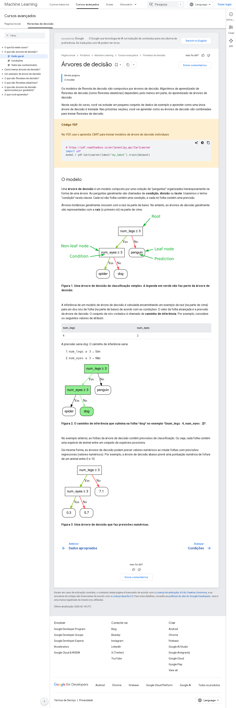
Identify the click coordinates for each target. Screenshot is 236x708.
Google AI (185, 685)
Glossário (126, 4)
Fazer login (225, 4)
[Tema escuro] (202, 143)
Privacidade (86, 700)
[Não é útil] (208, 55)
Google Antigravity (179, 652)
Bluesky (115, 634)
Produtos (85, 55)
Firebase (174, 640)
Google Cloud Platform (159, 685)
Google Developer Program (69, 629)
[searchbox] (24, 35)
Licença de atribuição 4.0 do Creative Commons (181, 592)
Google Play (175, 664)
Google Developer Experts (69, 640)
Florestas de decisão (40, 23)
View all (173, 670)
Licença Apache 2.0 (122, 596)
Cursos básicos (59, 4)
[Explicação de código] (196, 143)
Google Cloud (176, 658)
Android (173, 629)
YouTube (116, 658)
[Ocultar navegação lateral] (44, 701)
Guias (109, 4)
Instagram (117, 640)
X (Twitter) (117, 652)
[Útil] (203, 55)
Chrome (173, 634)
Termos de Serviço (65, 700)
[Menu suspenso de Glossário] (136, 4)
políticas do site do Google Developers (189, 596)
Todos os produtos (209, 685)
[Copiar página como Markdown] (128, 65)
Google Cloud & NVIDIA (67, 652)
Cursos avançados (87, 4)
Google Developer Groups (68, 634)
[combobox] (165, 4)
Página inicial (12, 23)
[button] (24, 47)
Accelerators (61, 646)
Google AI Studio (178, 646)
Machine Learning (20, 4)
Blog (114, 629)
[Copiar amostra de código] (208, 143)
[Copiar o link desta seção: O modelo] (85, 180)
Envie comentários (195, 65)
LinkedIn (116, 646)
